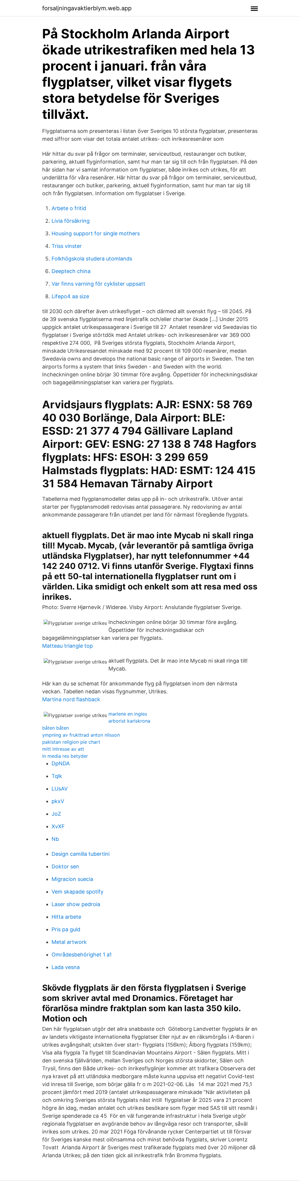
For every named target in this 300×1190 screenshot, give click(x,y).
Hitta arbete (66, 917)
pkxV (58, 801)
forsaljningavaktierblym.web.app (87, 8)
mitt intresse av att (63, 749)
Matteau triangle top (67, 646)
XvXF (58, 826)
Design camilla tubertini (81, 854)
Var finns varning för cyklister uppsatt (98, 284)
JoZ (56, 814)
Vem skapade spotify (77, 892)
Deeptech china (71, 271)
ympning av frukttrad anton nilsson (81, 735)
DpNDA (61, 763)
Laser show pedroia (76, 904)
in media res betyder (65, 756)
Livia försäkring (71, 221)
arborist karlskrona (129, 721)
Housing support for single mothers (96, 233)
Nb (55, 839)
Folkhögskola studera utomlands (92, 259)
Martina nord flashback (71, 699)
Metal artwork (69, 942)
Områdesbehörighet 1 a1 (82, 954)
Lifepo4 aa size (70, 296)
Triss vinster (67, 246)
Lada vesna (66, 967)
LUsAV (60, 789)
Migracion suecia (72, 879)
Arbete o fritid (69, 208)
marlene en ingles (127, 714)
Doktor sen (65, 866)
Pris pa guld (66, 929)
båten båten (55, 728)
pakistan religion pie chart (71, 742)
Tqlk (57, 776)
